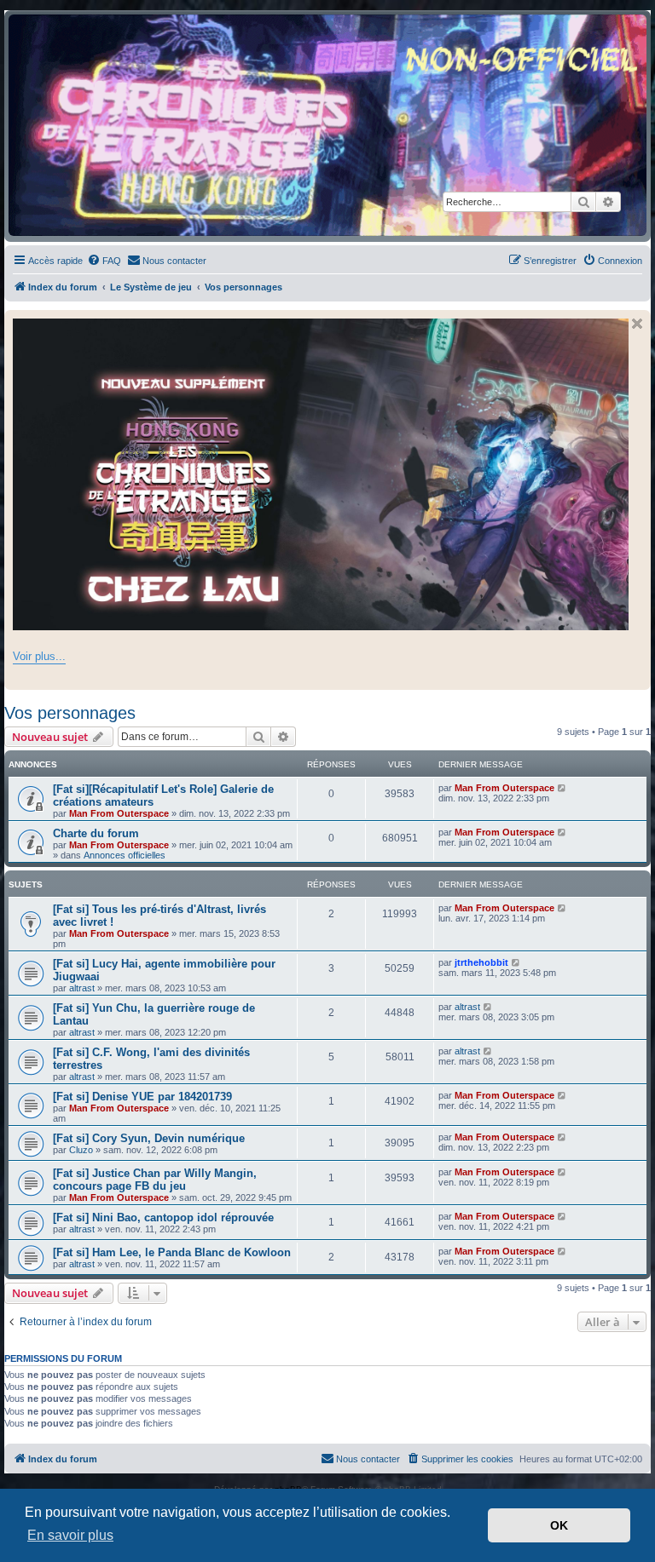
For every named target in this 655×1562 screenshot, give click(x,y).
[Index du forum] (327, 125)
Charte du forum (96, 833)
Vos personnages (70, 712)
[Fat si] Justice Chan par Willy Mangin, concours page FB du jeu (155, 1179)
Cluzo (81, 1150)
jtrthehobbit (481, 962)
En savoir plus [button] (70, 1535)
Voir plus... (39, 656)
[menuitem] (104, 260)
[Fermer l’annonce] (637, 324)
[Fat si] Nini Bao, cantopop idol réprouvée (163, 1217)
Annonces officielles (124, 855)
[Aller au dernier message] (562, 788)
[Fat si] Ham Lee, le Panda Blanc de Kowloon (172, 1252)
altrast (82, 988)
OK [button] (559, 1525)
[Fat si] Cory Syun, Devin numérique (149, 1138)
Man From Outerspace (119, 813)
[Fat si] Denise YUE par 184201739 (142, 1096)
